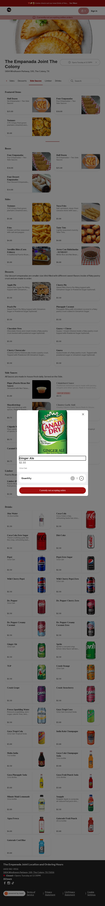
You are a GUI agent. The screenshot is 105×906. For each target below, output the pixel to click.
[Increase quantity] (81, 478)
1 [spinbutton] (77, 478)
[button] (52, 432)
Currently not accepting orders (53, 490)
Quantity (26, 478)
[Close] (83, 414)
